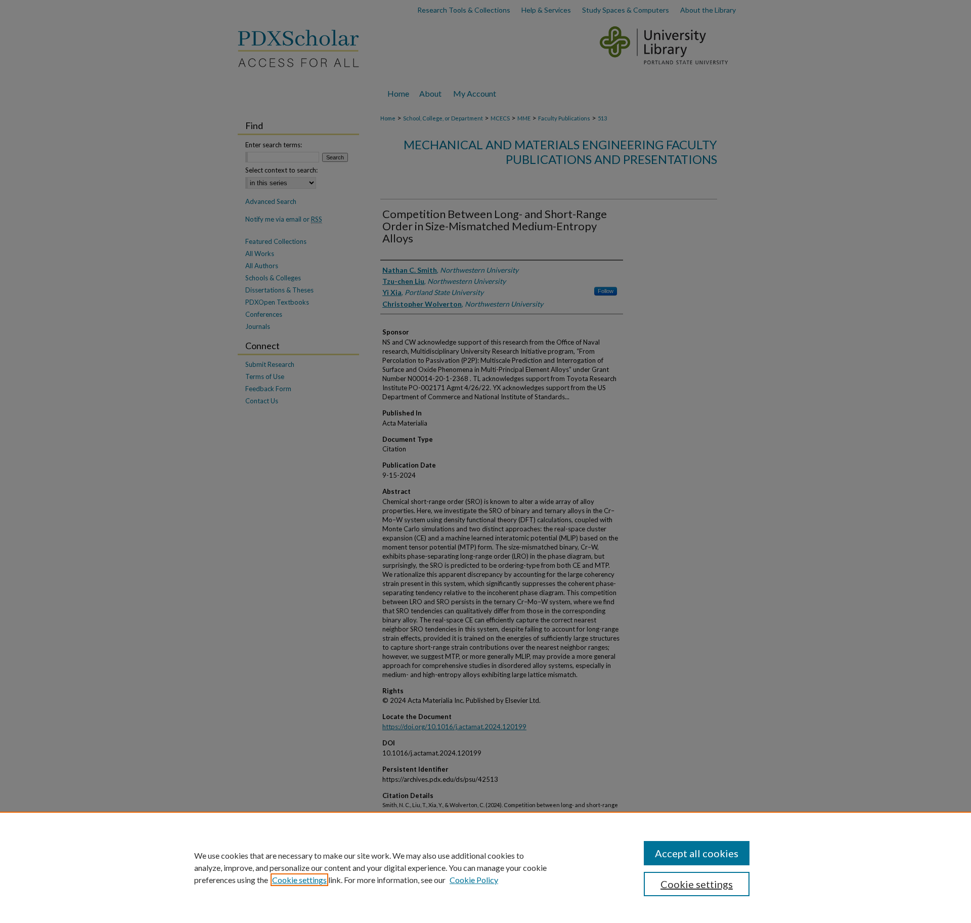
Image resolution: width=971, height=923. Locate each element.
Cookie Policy (474, 880)
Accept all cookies (696, 853)
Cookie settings (299, 880)
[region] (485, 867)
